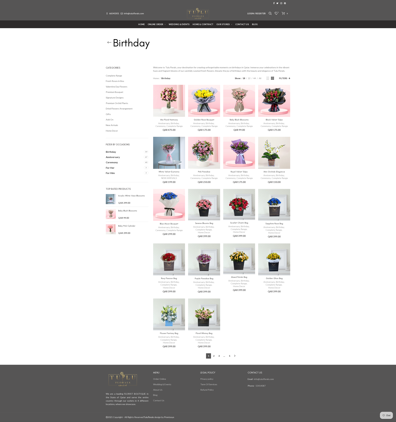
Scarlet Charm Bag (239, 222)
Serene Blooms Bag (204, 223)
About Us (157, 389)
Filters (283, 78)
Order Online (159, 379)
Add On (109, 119)
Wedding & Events (162, 384)
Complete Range (174, 126)
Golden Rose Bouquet (204, 119)
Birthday (175, 123)
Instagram (281, 3)
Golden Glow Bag (274, 278)
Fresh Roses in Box (115, 81)
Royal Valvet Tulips (239, 171)
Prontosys (169, 417)
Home (156, 78)
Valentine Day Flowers (116, 86)
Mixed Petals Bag (239, 277)
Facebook (273, 3)
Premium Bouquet (114, 92)
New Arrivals (112, 125)
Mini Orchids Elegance (274, 171)
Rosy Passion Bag (169, 278)
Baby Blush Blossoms (239, 119)
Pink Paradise (204, 171)
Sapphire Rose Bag (274, 223)
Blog (155, 395)
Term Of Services (208, 384)
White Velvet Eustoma (169, 171)
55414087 (260, 385)
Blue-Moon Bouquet (169, 223)
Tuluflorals (149, 417)
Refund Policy (207, 389)
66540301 (114, 13)
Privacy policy (206, 379)
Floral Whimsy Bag (204, 333)
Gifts (108, 114)
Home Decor (204, 232)
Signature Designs (115, 97)
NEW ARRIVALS (169, 178)
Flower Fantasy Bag (169, 333)
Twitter (277, 3)
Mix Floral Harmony (169, 119)
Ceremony (160, 126)
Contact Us (158, 400)
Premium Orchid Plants (117, 103)
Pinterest (285, 3)
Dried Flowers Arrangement (119, 108)
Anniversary (164, 123)
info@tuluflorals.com (134, 13)
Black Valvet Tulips (274, 119)
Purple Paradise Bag (204, 278)
